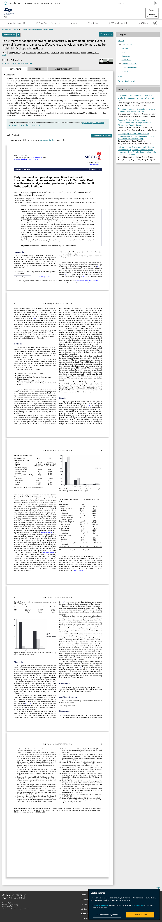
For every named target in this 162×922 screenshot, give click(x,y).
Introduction (127, 44)
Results (124, 52)
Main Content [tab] (15, 69)
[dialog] (124, 904)
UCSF (6, 17)
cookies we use (138, 905)
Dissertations (94, 23)
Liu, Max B (55, 52)
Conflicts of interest (129, 63)
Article (121, 40)
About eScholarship (17, 23)
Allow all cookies (140, 914)
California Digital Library (10, 905)
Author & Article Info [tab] (64, 69)
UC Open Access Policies (46, 23)
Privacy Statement (101, 905)
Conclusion (126, 60)
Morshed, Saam (79, 52)
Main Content (13, 135)
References (126, 71)
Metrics (121, 76)
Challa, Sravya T (43, 52)
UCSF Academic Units (118, 23)
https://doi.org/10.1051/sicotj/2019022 (18, 63)
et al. (4, 55)
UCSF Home (143, 23)
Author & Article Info (127, 81)
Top (158, 887)
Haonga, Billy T (14, 52)
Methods (125, 48)
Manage (152, 15)
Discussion (126, 56)
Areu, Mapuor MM (29, 52)
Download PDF (9, 34)
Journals (74, 23)
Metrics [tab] (37, 69)
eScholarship (7, 29)
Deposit (152, 10)
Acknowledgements (129, 67)
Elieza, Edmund (66, 52)
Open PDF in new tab (102, 135)
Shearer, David (93, 52)
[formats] (18, 35)
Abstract (10, 74)
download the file (47, 140)
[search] (156, 3)
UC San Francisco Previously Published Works (37, 29)
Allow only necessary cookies (106, 914)
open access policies (90, 122)
